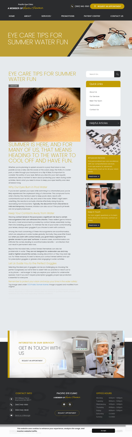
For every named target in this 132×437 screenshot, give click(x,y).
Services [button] (46, 16)
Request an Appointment (32, 361)
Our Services (94, 96)
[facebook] (64, 404)
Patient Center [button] (92, 16)
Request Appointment (67, 413)
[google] (70, 404)
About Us (93, 92)
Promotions (67, 16)
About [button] (27, 16)
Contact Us (116, 16)
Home (12, 16)
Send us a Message (22, 415)
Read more (93, 176)
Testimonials (94, 105)
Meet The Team (96, 101)
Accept (103, 431)
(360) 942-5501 (21, 404)
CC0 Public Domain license (38, 284)
